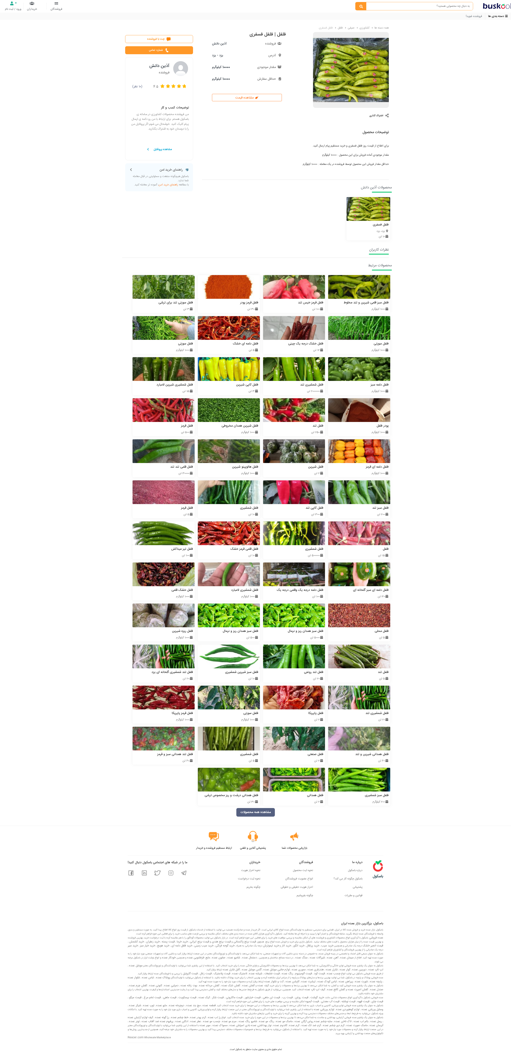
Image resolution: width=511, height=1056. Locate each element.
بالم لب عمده (360, 1021)
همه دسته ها (381, 28)
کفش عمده (248, 985)
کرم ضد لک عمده (311, 1025)
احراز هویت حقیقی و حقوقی (297, 887)
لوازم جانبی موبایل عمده (276, 969)
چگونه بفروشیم (305, 895)
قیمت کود (319, 973)
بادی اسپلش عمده (239, 1025)
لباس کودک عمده (327, 981)
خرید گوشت (317, 997)
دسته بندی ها (496, 16)
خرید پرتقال (312, 945)
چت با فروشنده (156, 39)
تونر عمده (134, 1021)
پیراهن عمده (345, 981)
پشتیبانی (357, 887)
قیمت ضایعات (271, 973)
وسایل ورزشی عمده (372, 1009)
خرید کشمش (136, 941)
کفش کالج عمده (335, 989)
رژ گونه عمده (161, 1017)
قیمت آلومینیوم (303, 973)
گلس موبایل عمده (251, 969)
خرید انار (286, 945)
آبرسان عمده (376, 1025)
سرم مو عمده (229, 1021)
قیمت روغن (301, 997)
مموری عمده (298, 969)
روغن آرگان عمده (303, 1021)
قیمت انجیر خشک (372, 945)
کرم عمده (293, 1025)
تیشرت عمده (308, 981)
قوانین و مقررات (353, 895)
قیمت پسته (168, 941)
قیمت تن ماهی (271, 997)
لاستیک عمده (239, 973)
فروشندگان (56, 9)
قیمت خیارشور (252, 997)
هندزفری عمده (315, 969)
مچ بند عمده (193, 1005)
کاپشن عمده (292, 981)
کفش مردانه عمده (208, 985)
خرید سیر (133, 945)
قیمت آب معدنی (330, 1001)
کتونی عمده (155, 985)
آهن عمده (332, 957)
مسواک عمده (219, 1025)
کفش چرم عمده (137, 985)
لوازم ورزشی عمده (323, 1009)
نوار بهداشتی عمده (261, 1025)
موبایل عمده (135, 965)
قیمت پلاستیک (221, 973)
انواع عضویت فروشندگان (299, 878)
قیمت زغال (205, 973)
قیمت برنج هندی (221, 941)
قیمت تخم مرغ (152, 997)
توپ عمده (148, 1005)
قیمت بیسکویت (187, 997)
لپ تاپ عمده (375, 969)
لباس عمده (147, 977)
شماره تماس (156, 50)
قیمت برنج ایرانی (199, 941)
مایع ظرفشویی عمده (198, 957)
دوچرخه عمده (176, 1005)
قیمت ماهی (169, 997)
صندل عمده (376, 989)
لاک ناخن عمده (343, 1021)
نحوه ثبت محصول (303, 870)
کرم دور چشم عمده (333, 1025)
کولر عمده (344, 969)
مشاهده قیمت (245, 97)
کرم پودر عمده (197, 1017)
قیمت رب (287, 997)
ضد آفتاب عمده (150, 1021)
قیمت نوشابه (348, 1001)
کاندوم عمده (280, 1025)
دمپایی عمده (170, 985)
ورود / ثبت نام (13, 9)
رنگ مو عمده (266, 1021)
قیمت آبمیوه (312, 1001)
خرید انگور (298, 945)
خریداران (32, 9)
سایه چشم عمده (322, 1021)
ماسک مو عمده (284, 1021)
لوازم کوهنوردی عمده (347, 1009)
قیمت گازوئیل (190, 973)
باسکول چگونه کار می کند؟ (348, 878)
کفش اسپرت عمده (357, 989)
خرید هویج (162, 945)
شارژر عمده (331, 969)
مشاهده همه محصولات (255, 812)
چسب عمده (333, 973)
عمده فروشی (375, 937)
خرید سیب (326, 945)
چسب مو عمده (211, 1021)
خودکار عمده (168, 957)
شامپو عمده (233, 957)
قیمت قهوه (363, 1001)
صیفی (351, 28)
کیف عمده (263, 985)
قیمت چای (377, 1001)
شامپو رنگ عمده (247, 1021)
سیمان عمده (347, 957)
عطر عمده (195, 1021)
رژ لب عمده (214, 1017)
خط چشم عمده (179, 1017)
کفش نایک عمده (230, 985)
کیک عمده (204, 997)
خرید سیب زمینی (203, 945)
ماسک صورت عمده (357, 1025)
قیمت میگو (135, 997)
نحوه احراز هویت (250, 870)
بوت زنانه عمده (188, 985)
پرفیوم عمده (166, 1021)
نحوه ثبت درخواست (249, 878)
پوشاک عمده (162, 977)
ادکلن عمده (181, 1021)
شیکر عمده (134, 1005)
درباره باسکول (355, 870)
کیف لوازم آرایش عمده (140, 1017)
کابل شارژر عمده (231, 969)
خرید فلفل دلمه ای (181, 945)
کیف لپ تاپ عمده (314, 989)
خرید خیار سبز (147, 945)
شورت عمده (361, 981)
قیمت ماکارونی (234, 997)
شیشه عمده (255, 973)
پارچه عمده (375, 981)
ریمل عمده (375, 1021)
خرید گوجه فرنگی (225, 945)
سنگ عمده (301, 957)
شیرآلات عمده (317, 957)
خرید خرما (182, 941)
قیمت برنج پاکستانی (244, 941)
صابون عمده (218, 957)
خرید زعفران (152, 941)
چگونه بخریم (253, 887)
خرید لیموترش (270, 945)
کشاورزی (364, 28)
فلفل (340, 28)
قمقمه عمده (209, 1005)
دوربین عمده (359, 969)
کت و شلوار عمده (274, 981)
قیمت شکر (217, 997)
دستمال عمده (249, 957)
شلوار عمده (134, 977)
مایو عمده (161, 1005)
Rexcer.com (136, 1037)
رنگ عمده (287, 973)
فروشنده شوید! (474, 16)
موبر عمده (204, 1025)
